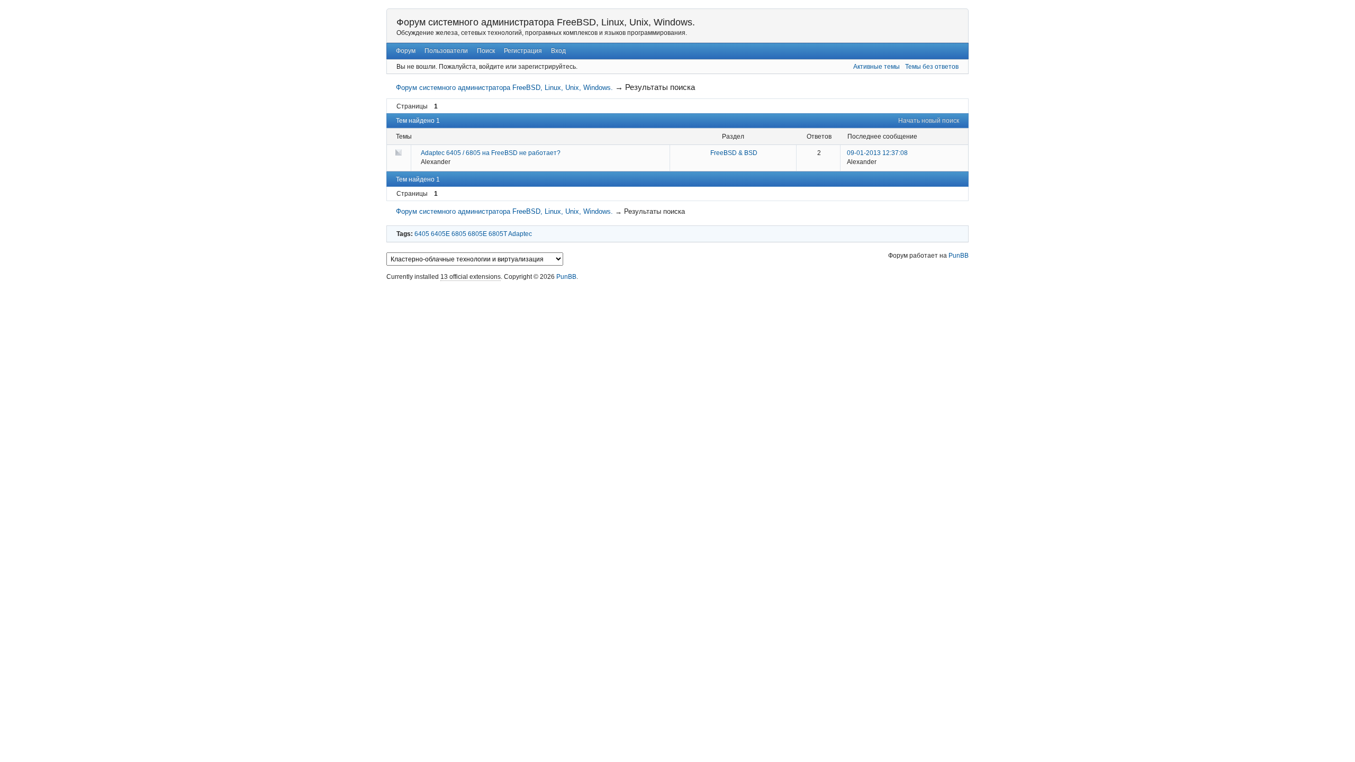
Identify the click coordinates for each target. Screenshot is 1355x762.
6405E (440, 234)
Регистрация (523, 51)
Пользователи (446, 51)
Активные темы (876, 66)
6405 (421, 234)
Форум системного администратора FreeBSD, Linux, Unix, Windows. (545, 22)
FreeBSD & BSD (733, 153)
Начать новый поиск (928, 120)
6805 (458, 234)
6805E (477, 234)
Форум (405, 51)
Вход (558, 51)
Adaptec (520, 234)
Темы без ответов (932, 66)
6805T (498, 234)
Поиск (486, 51)
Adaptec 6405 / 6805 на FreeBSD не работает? (491, 153)
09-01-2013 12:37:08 (877, 153)
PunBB (958, 255)
